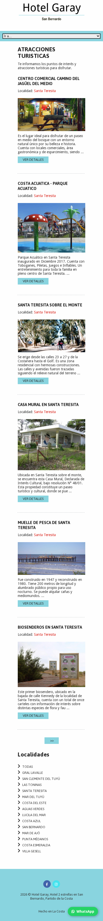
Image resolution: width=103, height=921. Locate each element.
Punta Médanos (35, 839)
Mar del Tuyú (33, 797)
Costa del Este (34, 803)
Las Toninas (32, 785)
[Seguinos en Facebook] (47, 884)
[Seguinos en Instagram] (56, 884)
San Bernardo (33, 827)
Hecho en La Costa (51, 911)
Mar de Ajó (31, 833)
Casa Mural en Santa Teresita (48, 404)
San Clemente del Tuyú (41, 779)
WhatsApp (85, 911)
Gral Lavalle (32, 773)
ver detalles (33, 160)
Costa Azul (31, 821)
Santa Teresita (45, 91)
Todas (27, 767)
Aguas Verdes (33, 809)
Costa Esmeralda (36, 845)
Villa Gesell (31, 851)
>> (52, 740)
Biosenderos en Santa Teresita (50, 627)
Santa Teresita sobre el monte (50, 305)
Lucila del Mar (34, 815)
